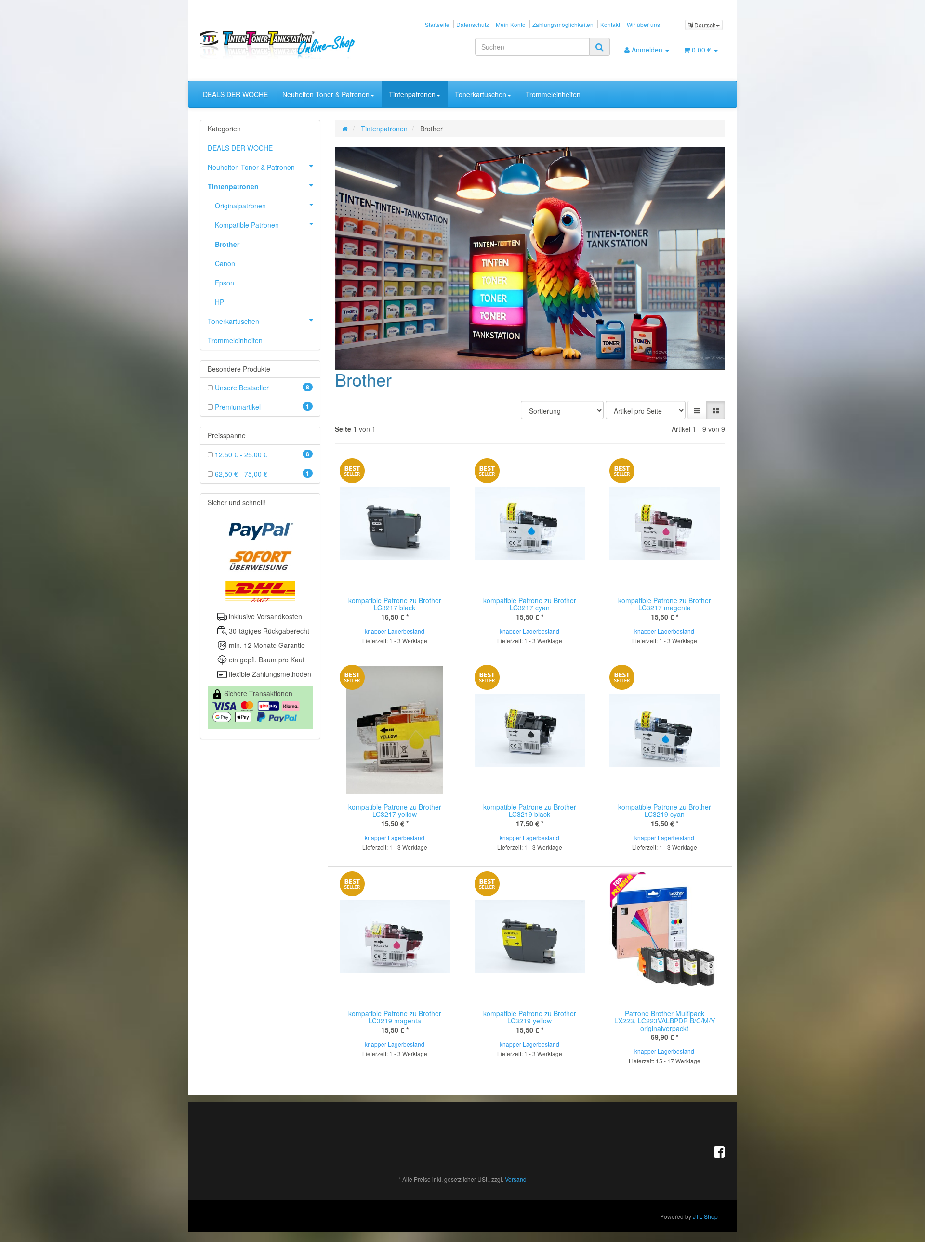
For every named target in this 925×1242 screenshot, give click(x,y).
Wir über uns (643, 24)
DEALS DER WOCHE (235, 94)
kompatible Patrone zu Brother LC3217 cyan (529, 603)
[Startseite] (345, 128)
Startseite (437, 24)
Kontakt (610, 24)
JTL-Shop (705, 1216)
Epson (224, 282)
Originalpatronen (240, 205)
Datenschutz (472, 24)
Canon (225, 263)
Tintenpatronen (412, 94)
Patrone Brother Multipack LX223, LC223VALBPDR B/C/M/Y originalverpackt (664, 1021)
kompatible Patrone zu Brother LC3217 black (394, 603)
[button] (697, 410)
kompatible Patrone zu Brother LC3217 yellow (394, 810)
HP (219, 302)
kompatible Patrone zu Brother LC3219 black (529, 810)
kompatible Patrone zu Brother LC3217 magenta (664, 603)
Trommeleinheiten (553, 94)
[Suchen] (599, 47)
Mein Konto (511, 24)
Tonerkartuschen (480, 94)
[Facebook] (719, 1151)
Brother (227, 244)
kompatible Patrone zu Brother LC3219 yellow (529, 1017)
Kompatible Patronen (247, 225)
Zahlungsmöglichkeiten (563, 24)
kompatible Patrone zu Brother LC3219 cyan (664, 810)
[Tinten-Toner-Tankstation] (282, 44)
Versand (516, 1179)
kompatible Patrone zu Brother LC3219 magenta (394, 1017)
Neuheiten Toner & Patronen (326, 94)
